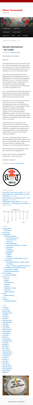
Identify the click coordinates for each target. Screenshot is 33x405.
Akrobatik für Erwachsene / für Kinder (17, 245)
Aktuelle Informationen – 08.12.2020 (13, 48)
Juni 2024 (5, 324)
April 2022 (5, 346)
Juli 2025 (5, 315)
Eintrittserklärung (9, 282)
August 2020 (6, 370)
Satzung (6, 279)
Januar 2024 (6, 328)
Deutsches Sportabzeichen (11, 271)
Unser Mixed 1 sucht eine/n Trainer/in (13, 192)
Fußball (9, 254)
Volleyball (9, 256)
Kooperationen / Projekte (11, 269)
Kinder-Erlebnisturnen (13, 238)
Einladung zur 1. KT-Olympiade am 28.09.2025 (15, 203)
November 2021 (7, 352)
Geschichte (7, 290)
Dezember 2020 (7, 367)
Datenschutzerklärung (10, 301)
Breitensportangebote (10, 236)
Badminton (9, 249)
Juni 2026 (5, 309)
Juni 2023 (5, 335)
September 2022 (7, 341)
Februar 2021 (6, 365)
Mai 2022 (5, 344)
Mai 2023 (5, 337)
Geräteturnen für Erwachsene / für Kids (17, 258)
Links (19, 35)
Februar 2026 (6, 311)
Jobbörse (7, 286)
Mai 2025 (5, 318)
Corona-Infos (16, 28)
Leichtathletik (10, 251)
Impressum (25, 35)
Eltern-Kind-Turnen (12, 240)
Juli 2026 (5, 307)
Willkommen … (8, 230)
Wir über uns (6, 35)
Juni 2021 (5, 357)
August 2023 (6, 333)
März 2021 (5, 363)
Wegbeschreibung (9, 292)
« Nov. (7, 222)
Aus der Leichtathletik (10, 275)
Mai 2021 (5, 359)
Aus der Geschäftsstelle (18, 163)
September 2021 (7, 354)
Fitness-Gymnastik (12, 243)
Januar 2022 (6, 350)
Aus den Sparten (17, 32)
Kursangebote (8, 260)
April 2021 (5, 361)
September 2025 (7, 313)
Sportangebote (6, 32)
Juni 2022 (5, 342)
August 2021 (6, 355)
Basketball (9, 253)
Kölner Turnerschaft (12, 10)
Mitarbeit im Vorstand (10, 288)
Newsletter (7, 284)
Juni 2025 (5, 316)
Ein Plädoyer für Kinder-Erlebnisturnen (15, 267)
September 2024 (7, 322)
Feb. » (23, 222)
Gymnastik (9, 241)
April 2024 (5, 326)
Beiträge (6, 280)
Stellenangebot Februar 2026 (10, 201)
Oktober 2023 (6, 331)
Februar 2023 (6, 339)
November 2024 (7, 320)
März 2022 (5, 348)
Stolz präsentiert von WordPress (16, 401)
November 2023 (7, 329)
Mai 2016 (5, 372)
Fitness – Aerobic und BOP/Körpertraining (18, 266)
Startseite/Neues (7, 28)
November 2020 (7, 368)
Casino (13, 35)
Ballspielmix (10, 247)
